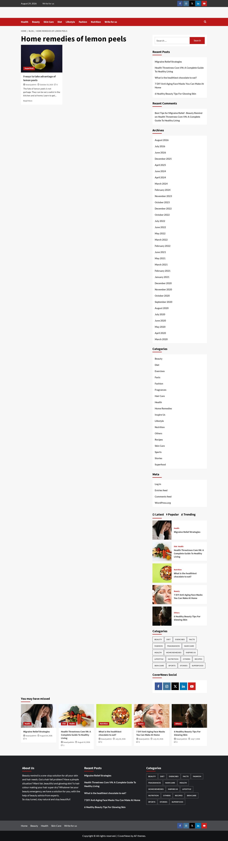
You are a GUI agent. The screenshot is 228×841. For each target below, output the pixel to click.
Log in (158, 484)
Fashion (83, 22)
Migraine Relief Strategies (168, 61)
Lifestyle (70, 22)
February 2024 (162, 189)
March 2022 (161, 239)
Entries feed (161, 490)
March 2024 (161, 183)
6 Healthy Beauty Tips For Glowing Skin (176, 93)
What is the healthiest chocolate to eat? (176, 77)
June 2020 (160, 320)
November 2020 (163, 289)
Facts (157, 377)
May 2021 (160, 258)
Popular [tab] (173, 514)
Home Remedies (163, 408)
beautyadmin (31, 84)
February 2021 (162, 270)
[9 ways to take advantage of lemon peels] (41, 59)
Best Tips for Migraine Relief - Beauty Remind (178, 113)
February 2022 (162, 245)
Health (24, 22)
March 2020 (161, 339)
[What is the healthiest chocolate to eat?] (162, 572)
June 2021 (160, 252)
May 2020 (160, 326)
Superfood (29, 68)
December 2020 (163, 283)
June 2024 (160, 171)
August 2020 (162, 308)
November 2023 (163, 196)
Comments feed (163, 496)
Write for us (48, 3)
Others (158, 433)
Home (24, 825)
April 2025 (160, 165)
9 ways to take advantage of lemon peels (39, 78)
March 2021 (161, 264)
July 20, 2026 (158, 739)
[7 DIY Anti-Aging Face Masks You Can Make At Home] (162, 594)
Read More (27, 101)
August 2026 (162, 140)
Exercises (160, 371)
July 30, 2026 (120, 739)
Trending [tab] (189, 514)
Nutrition (96, 22)
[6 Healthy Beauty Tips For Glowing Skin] (162, 615)
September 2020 (163, 301)
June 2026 (160, 152)
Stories (158, 458)
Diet (60, 22)
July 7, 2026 (195, 739)
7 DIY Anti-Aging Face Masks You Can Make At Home (179, 85)
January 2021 (162, 277)
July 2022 (160, 221)
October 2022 (162, 214)
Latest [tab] (159, 514)
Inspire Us (160, 414)
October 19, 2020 (46, 84)
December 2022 (163, 208)
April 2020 (160, 333)
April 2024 (160, 177)
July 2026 (160, 146)
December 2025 (163, 158)
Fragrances (160, 389)
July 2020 (160, 314)
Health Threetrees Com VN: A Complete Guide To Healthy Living (179, 69)
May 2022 (160, 233)
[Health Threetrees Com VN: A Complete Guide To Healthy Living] (162, 551)
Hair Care (160, 396)
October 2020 (162, 295)
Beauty (36, 22)
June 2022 (160, 227)
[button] (205, 22)
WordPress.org (163, 502)
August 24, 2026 (46, 735)
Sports (158, 452)
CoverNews (124, 835)
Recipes (159, 439)
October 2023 (162, 202)
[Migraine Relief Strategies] (162, 529)
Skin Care (49, 22)
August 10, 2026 (84, 742)
